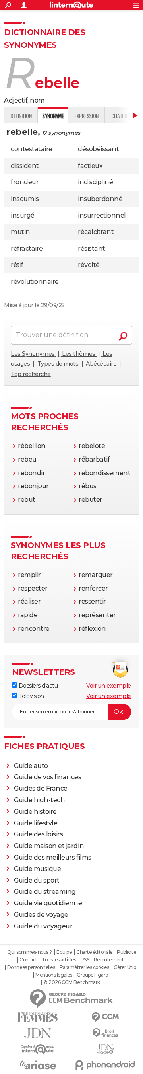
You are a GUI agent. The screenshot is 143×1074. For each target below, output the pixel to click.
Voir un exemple (108, 685)
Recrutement (109, 960)
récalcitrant (96, 232)
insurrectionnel (102, 215)
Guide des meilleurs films (52, 857)
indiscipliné (95, 182)
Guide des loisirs (38, 834)
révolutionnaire (35, 281)
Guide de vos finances (47, 777)
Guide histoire (35, 811)
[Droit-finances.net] (105, 1033)
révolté (89, 265)
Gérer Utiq (125, 967)
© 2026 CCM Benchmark (71, 982)
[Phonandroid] (105, 1065)
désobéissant (98, 149)
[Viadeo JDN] (105, 1049)
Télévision (30, 696)
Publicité (126, 952)
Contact (28, 960)
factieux (90, 166)
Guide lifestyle (36, 823)
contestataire (31, 149)
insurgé (23, 215)
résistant (91, 248)
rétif (17, 265)
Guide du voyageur (43, 926)
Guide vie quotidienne (48, 903)
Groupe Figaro (92, 975)
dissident (25, 166)
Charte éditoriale (94, 952)
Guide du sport (37, 880)
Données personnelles (31, 967)
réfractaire (27, 248)
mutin (20, 232)
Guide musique (37, 869)
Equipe (64, 952)
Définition (20, 115)
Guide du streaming (45, 891)
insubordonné (100, 199)
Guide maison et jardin (49, 846)
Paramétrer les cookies (84, 967)
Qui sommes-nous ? (29, 952)
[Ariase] (38, 1064)
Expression (86, 115)
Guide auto (31, 766)
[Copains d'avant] (38, 1049)
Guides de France (41, 788)
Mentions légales (53, 975)
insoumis (25, 199)
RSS (85, 960)
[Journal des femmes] (38, 1017)
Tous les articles (59, 960)
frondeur (25, 182)
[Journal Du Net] (38, 1033)
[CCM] (105, 1017)
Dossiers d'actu (37, 685)
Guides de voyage (41, 914)
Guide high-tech (39, 800)
